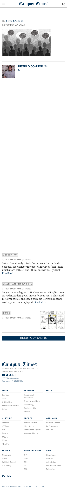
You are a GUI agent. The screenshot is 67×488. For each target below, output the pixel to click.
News (5, 391)
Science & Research (10, 406)
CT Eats (5, 426)
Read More (8, 273)
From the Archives (32, 401)
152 (25, 465)
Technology (29, 405)
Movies (5, 437)
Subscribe (50, 469)
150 (25, 458)
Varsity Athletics (31, 433)
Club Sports (29, 426)
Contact (49, 458)
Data (49, 391)
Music (4, 440)
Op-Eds (49, 430)
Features (29, 391)
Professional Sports (32, 430)
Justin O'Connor (15, 21)
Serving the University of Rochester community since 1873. (20, 370)
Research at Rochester (29, 396)
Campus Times (33, 3)
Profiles (27, 412)
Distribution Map (53, 465)
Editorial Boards (53, 423)
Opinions (51, 418)
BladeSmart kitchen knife (17, 284)
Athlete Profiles (30, 423)
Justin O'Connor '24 (32, 66)
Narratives (6, 455)
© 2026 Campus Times (11, 486)
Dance (5, 433)
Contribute (50, 455)
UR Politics (7, 402)
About (50, 450)
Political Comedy (9, 462)
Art (3, 430)
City (4, 399)
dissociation (10, 255)
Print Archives (32, 450)
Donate (6, 476)
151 (25, 462)
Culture (7, 418)
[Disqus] (33, 123)
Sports (28, 418)
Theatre (5, 444)
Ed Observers (52, 426)
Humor (6, 450)
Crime (4, 409)
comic (6, 313)
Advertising (51, 462)
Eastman (5, 423)
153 (25, 469)
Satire (4, 458)
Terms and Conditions (33, 486)
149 (25, 455)
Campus (5, 395)
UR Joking (6, 465)
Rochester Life (30, 408)
